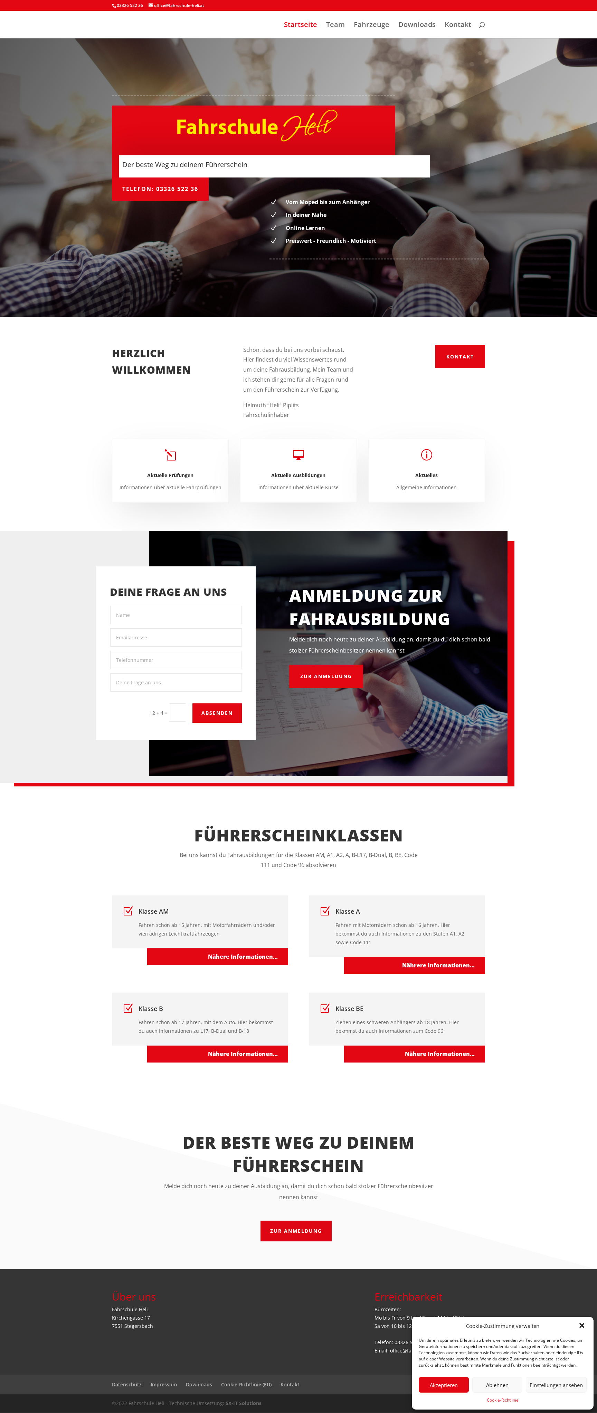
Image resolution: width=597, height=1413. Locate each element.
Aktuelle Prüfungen (170, 475)
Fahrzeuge (371, 25)
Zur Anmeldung (296, 1231)
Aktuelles (426, 475)
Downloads (417, 25)
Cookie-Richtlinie (503, 1400)
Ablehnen (497, 1385)
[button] (582, 1326)
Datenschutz (127, 1384)
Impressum (164, 1384)
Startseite (300, 25)
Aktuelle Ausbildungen (298, 475)
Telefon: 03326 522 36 (160, 189)
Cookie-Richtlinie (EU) (246, 1384)
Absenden (217, 713)
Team (335, 25)
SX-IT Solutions (244, 1403)
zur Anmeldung (326, 676)
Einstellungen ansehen (556, 1385)
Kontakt (458, 25)
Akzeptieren (444, 1385)
